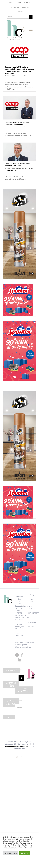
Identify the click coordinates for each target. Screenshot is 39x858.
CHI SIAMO (31, 600)
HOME (31, 595)
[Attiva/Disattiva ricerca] (23, 29)
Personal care (9, 170)
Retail (24, 76)
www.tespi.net (25, 647)
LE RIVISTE (31, 607)
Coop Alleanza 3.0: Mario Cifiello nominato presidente (17, 164)
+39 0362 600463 (20, 631)
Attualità (19, 76)
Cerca (31, 627)
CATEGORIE (31, 617)
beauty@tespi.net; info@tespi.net (24, 643)
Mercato (30, 168)
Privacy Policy (22, 746)
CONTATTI (31, 622)
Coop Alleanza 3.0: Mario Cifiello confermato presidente (17, 123)
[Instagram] (17, 655)
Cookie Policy (10, 746)
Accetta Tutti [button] (25, 853)
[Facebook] (22, 655)
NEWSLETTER (31, 613)
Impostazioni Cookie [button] (10, 853)
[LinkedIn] (19, 659)
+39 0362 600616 (20, 637)
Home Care (24, 168)
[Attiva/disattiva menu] (31, 30)
